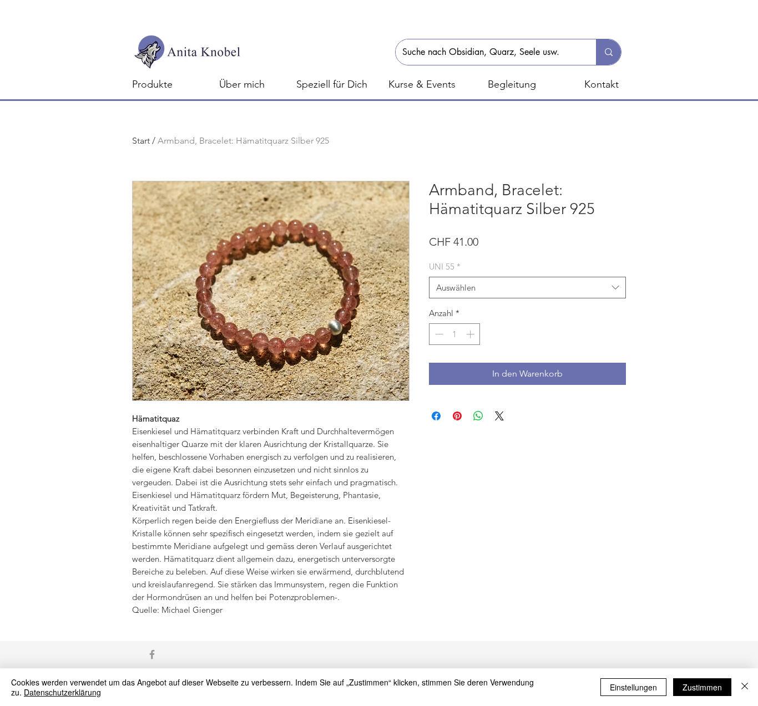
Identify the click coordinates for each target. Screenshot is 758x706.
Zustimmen (702, 687)
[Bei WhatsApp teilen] (478, 416)
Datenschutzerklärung (62, 692)
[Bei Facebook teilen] (436, 416)
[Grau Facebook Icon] (152, 654)
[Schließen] (744, 687)
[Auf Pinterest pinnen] (457, 416)
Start (141, 140)
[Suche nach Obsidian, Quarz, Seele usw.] (608, 52)
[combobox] (527, 287)
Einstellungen (633, 687)
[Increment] (471, 334)
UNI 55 (445, 266)
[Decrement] (438, 334)
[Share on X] (499, 416)
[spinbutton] (455, 334)
